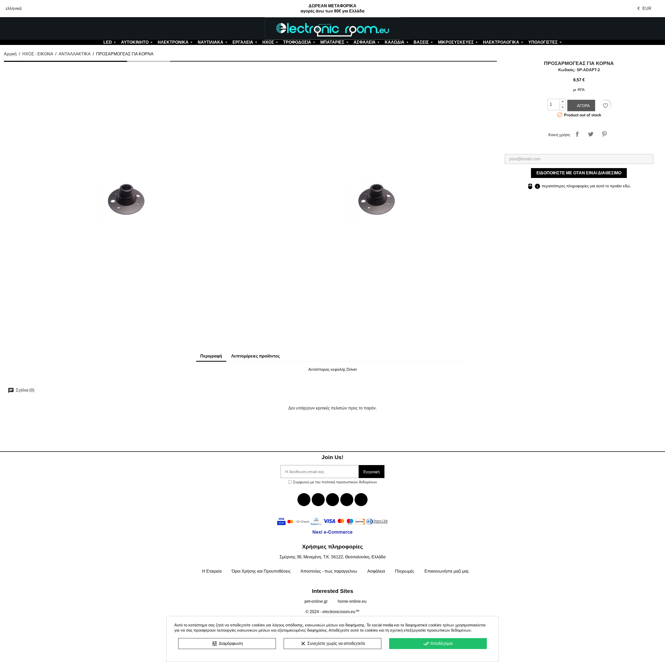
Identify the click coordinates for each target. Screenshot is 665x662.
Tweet (591, 134)
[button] (55, 28)
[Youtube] (332, 499)
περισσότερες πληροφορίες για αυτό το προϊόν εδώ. (579, 186)
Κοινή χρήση (577, 134)
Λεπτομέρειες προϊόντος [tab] (255, 356)
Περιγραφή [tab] (211, 356)
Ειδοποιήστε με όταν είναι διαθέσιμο (578, 173)
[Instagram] (346, 499)
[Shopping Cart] (609, 29)
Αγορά (583, 105)
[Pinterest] (361, 499)
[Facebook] (303, 499)
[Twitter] (318, 499)
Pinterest (604, 134)
